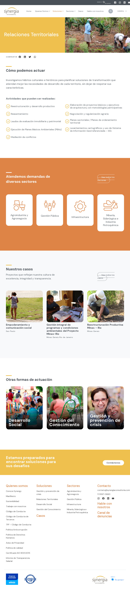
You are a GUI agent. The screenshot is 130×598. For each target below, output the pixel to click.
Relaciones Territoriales (47, 499)
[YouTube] (113, 498)
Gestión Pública (74, 499)
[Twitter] (30, 56)
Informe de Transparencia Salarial (18, 559)
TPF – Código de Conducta (18, 524)
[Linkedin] (124, 2)
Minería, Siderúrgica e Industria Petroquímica (77, 511)
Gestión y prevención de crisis (47, 493)
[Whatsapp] (35, 56)
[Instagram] (120, 2)
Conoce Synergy (13, 491)
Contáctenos (113, 462)
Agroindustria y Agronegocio (74, 493)
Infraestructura (74, 504)
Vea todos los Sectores (106, 179)
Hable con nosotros (104, 505)
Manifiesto (11, 496)
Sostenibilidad (12, 501)
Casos (40, 516)
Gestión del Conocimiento (48, 509)
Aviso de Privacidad (15, 542)
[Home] (11, 11)
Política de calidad (14, 548)
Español (121, 11)
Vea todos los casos (106, 276)
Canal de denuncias (104, 514)
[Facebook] (115, 2)
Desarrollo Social (44, 504)
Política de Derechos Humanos (15, 536)
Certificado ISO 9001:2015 (18, 553)
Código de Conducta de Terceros (17, 518)
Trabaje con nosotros (16, 506)
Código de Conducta (16, 511)
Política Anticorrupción (16, 529)
